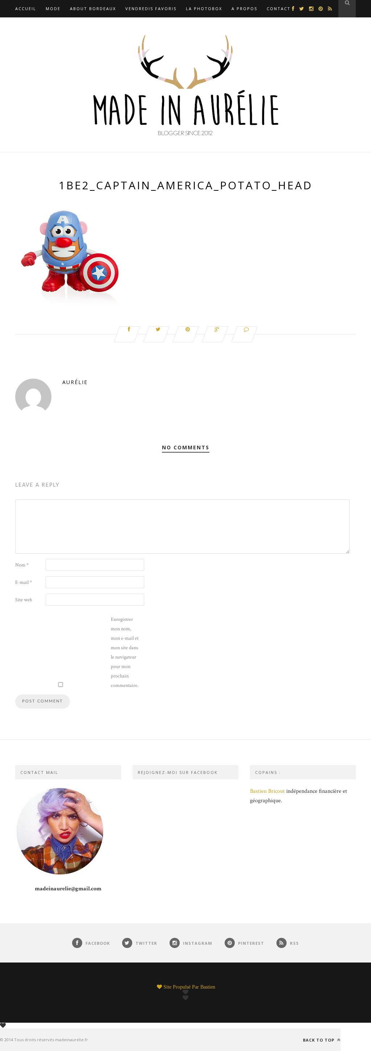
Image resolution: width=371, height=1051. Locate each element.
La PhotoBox (204, 8)
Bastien (207, 986)
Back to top (319, 1039)
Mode (53, 8)
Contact (279, 8)
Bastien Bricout (267, 791)
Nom (22, 565)
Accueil (25, 8)
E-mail (23, 582)
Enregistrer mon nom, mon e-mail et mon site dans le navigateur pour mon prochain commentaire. (124, 652)
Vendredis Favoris (150, 8)
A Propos (244, 8)
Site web (23, 600)
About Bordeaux (93, 8)
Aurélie (75, 382)
